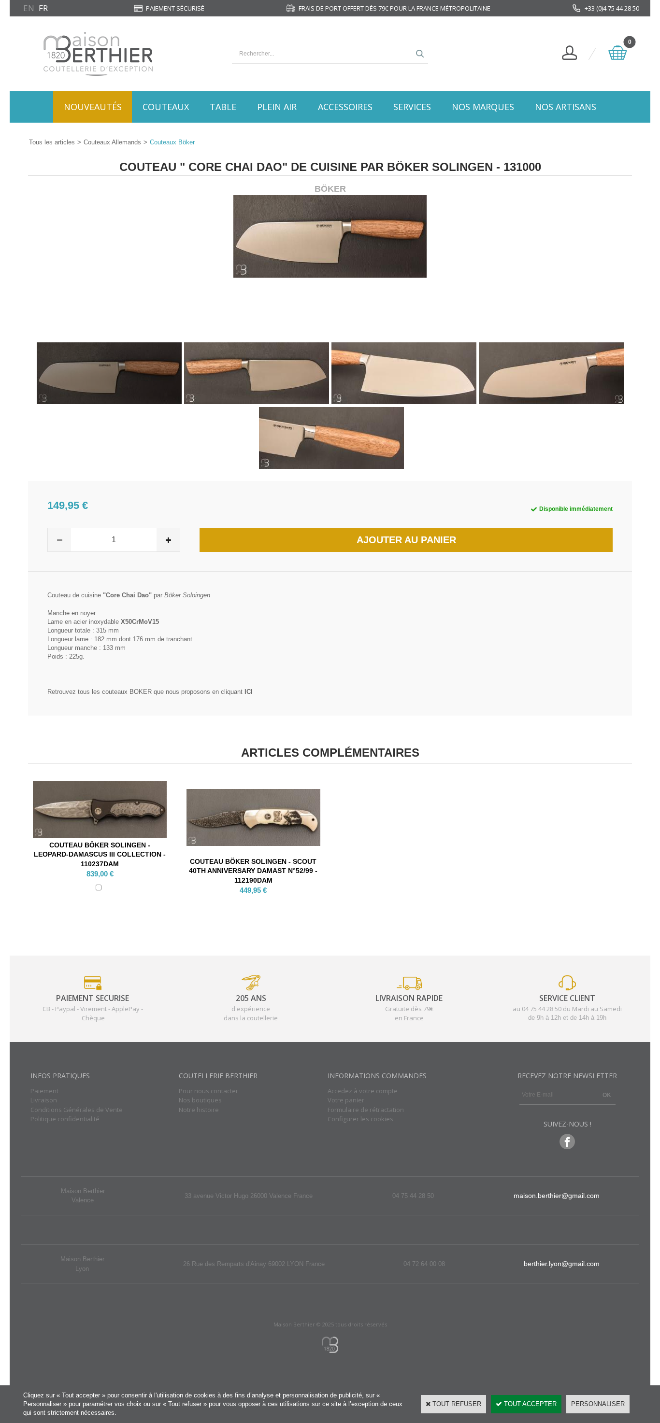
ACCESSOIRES (345, 107)
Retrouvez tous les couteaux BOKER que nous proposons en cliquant (150, 691)
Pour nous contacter (208, 1090)
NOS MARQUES (483, 107)
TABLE (223, 107)
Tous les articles (52, 142)
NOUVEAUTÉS (93, 107)
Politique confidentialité (65, 1118)
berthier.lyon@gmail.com (562, 1264)
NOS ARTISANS (565, 107)
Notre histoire (199, 1109)
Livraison (43, 1100)
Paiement (44, 1090)
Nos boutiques (200, 1100)
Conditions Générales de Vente (76, 1109)
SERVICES (412, 107)
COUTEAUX (166, 107)
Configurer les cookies (360, 1118)
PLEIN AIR (277, 107)
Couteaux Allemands (112, 142)
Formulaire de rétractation (366, 1109)
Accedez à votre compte (363, 1090)
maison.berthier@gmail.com (557, 1195)
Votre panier (346, 1100)
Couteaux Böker (172, 142)
